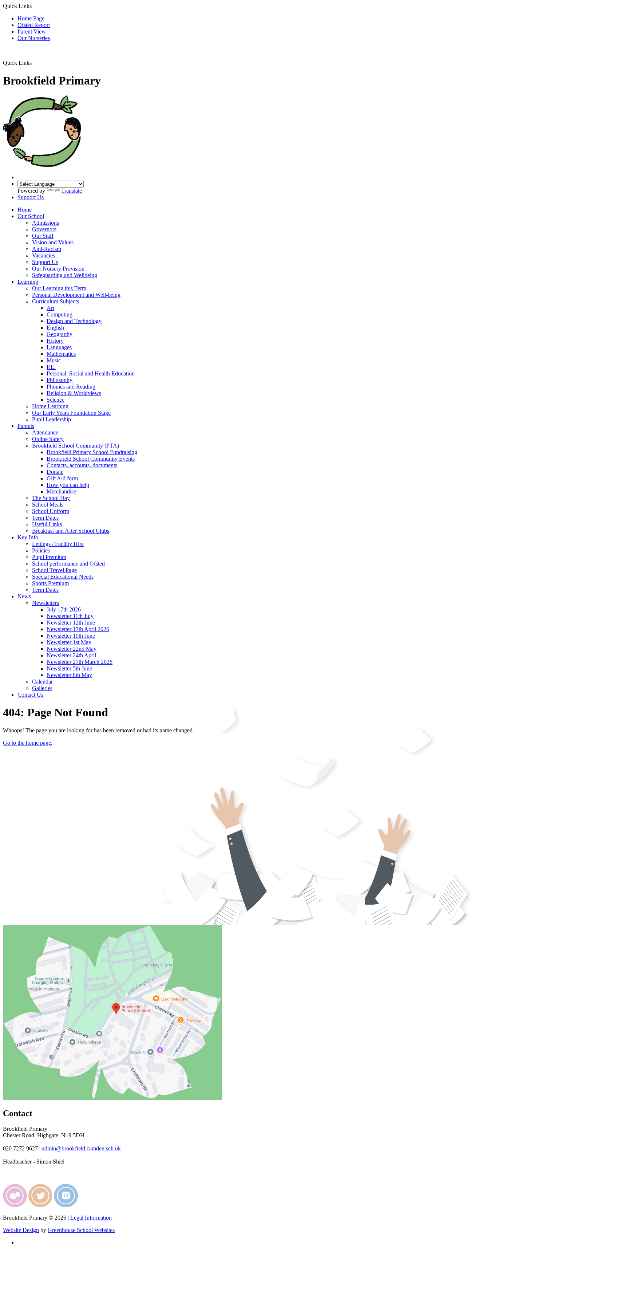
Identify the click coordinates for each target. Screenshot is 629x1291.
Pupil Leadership (51, 419)
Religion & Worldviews (74, 393)
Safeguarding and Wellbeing (64, 275)
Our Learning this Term (59, 288)
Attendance (45, 432)
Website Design (21, 1230)
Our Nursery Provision (58, 268)
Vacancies (43, 255)
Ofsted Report (33, 25)
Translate (71, 191)
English (55, 327)
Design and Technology (74, 321)
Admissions (45, 223)
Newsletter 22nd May (71, 649)
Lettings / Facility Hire (58, 544)
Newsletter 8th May (69, 675)
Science (55, 400)
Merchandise (61, 491)
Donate (55, 472)
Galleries (42, 688)
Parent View (31, 31)
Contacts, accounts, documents (82, 465)
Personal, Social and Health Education (91, 373)
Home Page (30, 18)
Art (50, 308)
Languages (59, 347)
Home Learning (50, 406)
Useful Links (47, 524)
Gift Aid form (62, 478)
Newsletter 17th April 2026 (78, 629)
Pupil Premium (49, 557)
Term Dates (45, 518)
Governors (44, 229)
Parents (25, 426)
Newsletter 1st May (69, 642)
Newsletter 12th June (71, 622)
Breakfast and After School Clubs (70, 531)
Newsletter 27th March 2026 (79, 662)
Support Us (30, 197)
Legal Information (91, 1218)
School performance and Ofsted (68, 563)
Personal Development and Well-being (76, 295)
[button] (34, 62)
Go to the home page (27, 743)
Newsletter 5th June (69, 668)
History (55, 341)
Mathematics (61, 354)
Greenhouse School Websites (81, 1230)
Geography (59, 334)
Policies (41, 550)
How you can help (68, 485)
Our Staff (43, 236)
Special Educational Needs (63, 577)
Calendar (42, 681)
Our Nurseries (33, 38)
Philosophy (59, 380)
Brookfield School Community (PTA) (75, 445)
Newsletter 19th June (71, 636)
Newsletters (45, 603)
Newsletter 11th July (70, 616)
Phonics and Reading (71, 386)
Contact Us (30, 695)
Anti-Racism (46, 249)
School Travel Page (54, 570)
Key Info (27, 537)
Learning (27, 282)
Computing (59, 314)
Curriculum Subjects (55, 301)
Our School (30, 216)
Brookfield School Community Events (91, 459)
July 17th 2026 (64, 609)
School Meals (47, 504)
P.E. (51, 367)
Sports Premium (50, 583)
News (24, 596)
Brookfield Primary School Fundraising (92, 452)
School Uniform (50, 511)
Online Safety (48, 439)
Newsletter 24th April (71, 655)
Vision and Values (53, 242)
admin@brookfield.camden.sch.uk (81, 1148)
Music (54, 360)
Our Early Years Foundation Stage (71, 413)
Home (24, 209)
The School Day (51, 498)
